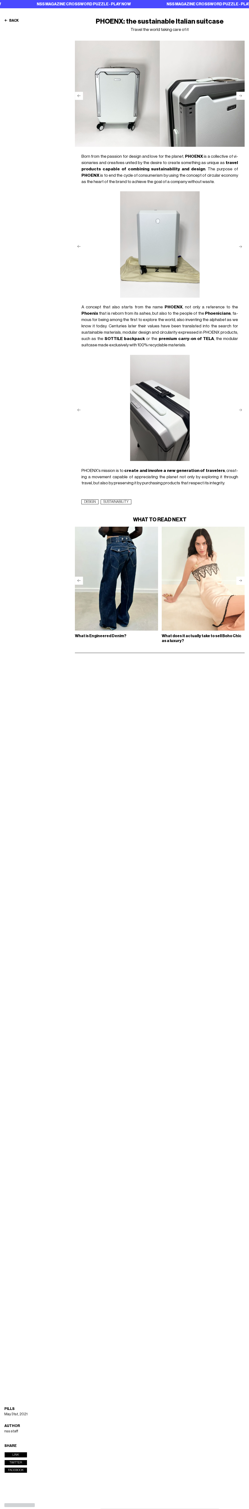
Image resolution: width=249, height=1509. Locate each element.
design (90, 502)
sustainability (116, 502)
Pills (9, 1409)
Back (14, 20)
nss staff (11, 1431)
